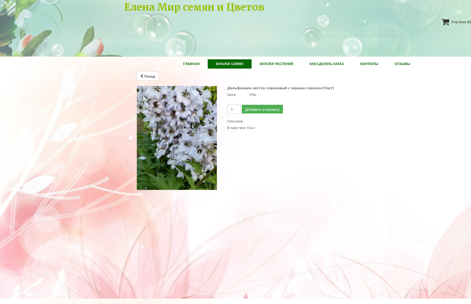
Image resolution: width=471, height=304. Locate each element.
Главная (191, 64)
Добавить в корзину (262, 109)
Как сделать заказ (327, 64)
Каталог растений (276, 64)
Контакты (369, 64)
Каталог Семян (229, 64)
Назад (149, 76)
